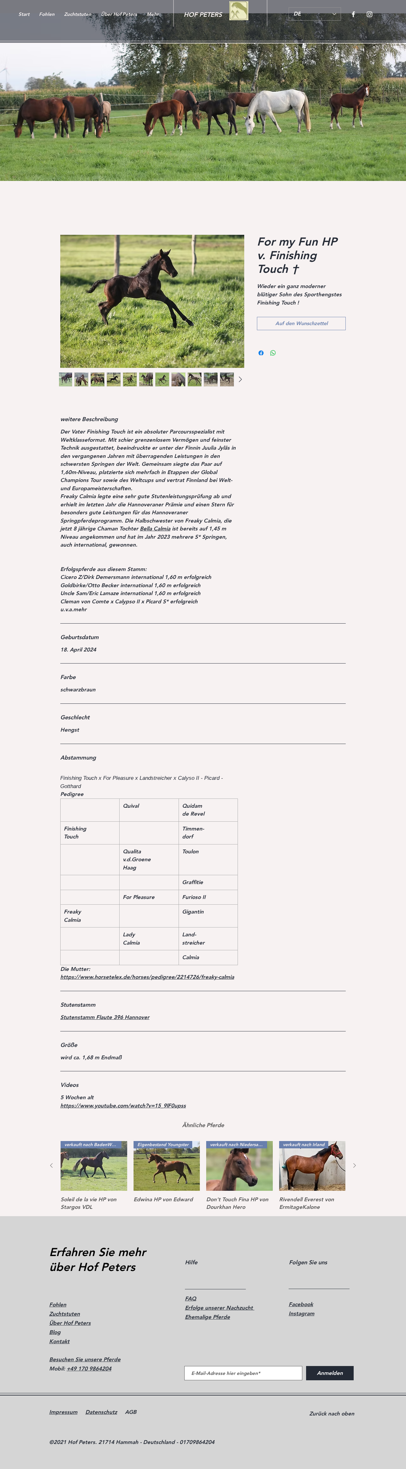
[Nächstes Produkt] (354, 1165)
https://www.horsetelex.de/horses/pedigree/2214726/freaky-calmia (147, 977)
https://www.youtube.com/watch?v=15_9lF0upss (123, 1105)
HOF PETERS (203, 14)
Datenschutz (101, 1412)
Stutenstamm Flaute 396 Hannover (104, 1017)
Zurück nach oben (331, 1413)
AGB (130, 1412)
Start (66, 212)
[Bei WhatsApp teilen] (273, 360)
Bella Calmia (155, 528)
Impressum (63, 1412)
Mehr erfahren (271, 310)
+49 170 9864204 (89, 1368)
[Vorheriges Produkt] (51, 1165)
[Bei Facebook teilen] (261, 360)
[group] (203, 1176)
